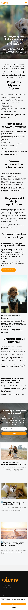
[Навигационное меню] (26, 2)
